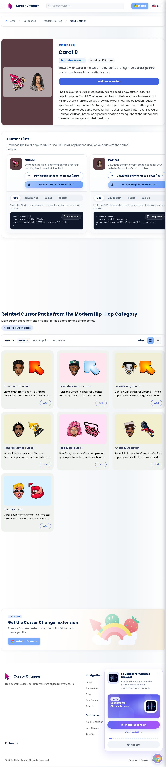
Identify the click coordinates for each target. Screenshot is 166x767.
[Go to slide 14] (138, 738)
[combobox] (86, 6)
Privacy (133, 760)
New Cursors (93, 728)
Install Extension (94, 722)
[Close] (157, 674)
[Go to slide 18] (147, 738)
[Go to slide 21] (153, 738)
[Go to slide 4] (117, 738)
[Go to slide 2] (112, 738)
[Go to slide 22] (155, 738)
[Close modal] (119, 363)
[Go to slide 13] (136, 738)
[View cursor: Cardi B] (27, 502)
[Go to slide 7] (123, 738)
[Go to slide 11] (132, 738)
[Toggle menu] (3, 6)
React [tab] (48, 198)
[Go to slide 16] (142, 738)
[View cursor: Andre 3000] (138, 441)
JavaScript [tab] (31, 198)
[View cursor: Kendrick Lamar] (27, 441)
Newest (23, 340)
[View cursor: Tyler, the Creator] (83, 379)
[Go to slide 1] (109, 738)
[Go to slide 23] (157, 738)
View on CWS (132, 732)
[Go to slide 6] (121, 738)
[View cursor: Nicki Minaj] (83, 441)
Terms (144, 760)
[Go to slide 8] (126, 738)
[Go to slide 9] (128, 738)
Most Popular (40, 340)
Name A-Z (59, 340)
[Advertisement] (83, 272)
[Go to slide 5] (119, 738)
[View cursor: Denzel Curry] (138, 379)
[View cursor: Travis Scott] (27, 379)
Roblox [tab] (62, 198)
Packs (89, 694)
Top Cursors (92, 700)
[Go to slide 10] (130, 738)
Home (89, 682)
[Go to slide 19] (149, 738)
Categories (92, 688)
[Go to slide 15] (140, 738)
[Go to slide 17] (145, 738)
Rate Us (90, 734)
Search (90, 706)
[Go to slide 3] (115, 738)
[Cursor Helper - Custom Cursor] (133, 706)
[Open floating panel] (157, 758)
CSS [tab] (15, 198)
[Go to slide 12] (134, 738)
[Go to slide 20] (151, 738)
